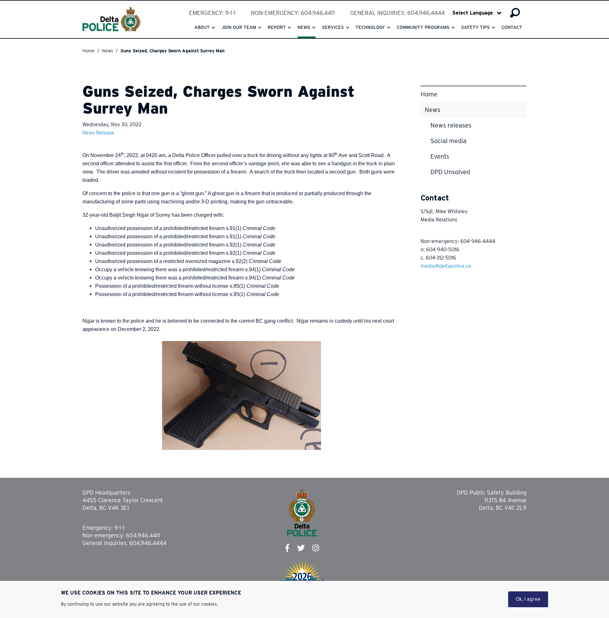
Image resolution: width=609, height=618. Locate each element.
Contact (511, 27)
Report (277, 27)
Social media (448, 141)
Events (439, 156)
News (304, 27)
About (202, 27)
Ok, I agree (528, 599)
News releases (450, 125)
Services (333, 27)
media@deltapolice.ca (446, 266)
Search (515, 13)
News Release (98, 133)
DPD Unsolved (450, 172)
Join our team (238, 27)
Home (88, 50)
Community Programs (423, 27)
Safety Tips (475, 27)
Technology (370, 27)
